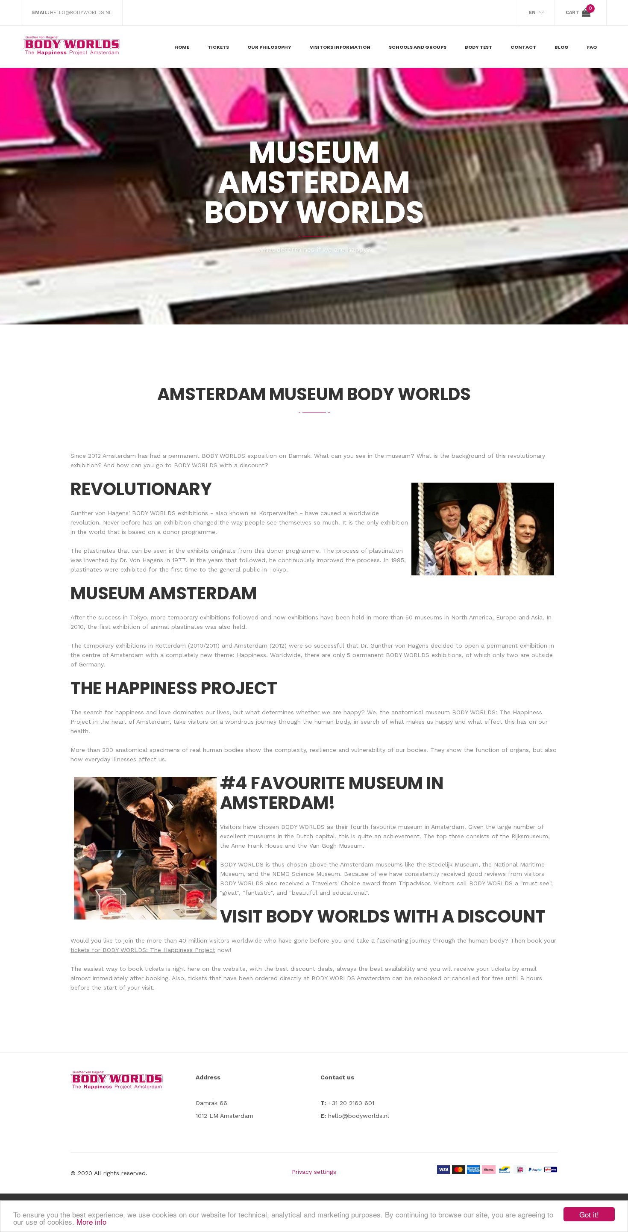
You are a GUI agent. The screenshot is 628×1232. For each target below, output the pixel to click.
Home (181, 47)
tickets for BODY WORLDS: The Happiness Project (142, 949)
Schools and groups (417, 47)
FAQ (592, 47)
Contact (523, 47)
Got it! (589, 1214)
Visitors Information (340, 47)
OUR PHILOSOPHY (269, 47)
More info (91, 1221)
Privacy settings (314, 1171)
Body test (478, 47)
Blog (562, 47)
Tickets (218, 47)
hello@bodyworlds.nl (81, 12)
